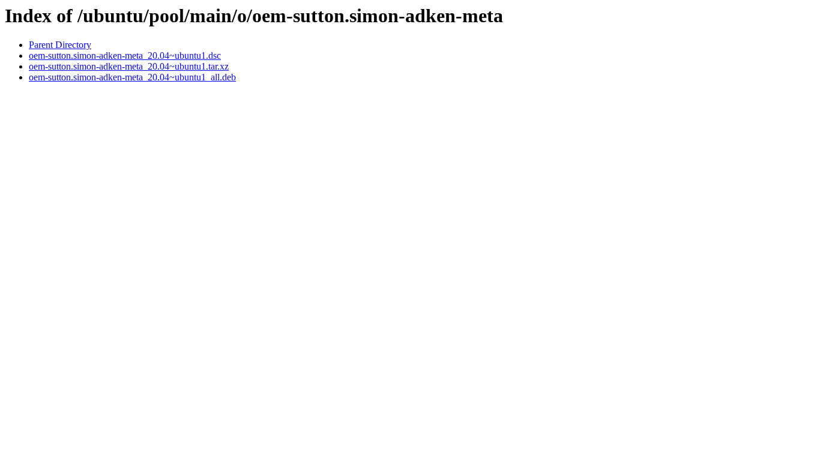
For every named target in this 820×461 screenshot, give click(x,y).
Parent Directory (60, 45)
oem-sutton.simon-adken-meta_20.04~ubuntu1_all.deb (132, 77)
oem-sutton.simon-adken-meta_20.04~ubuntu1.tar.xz (129, 66)
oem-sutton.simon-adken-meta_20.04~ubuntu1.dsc (125, 55)
